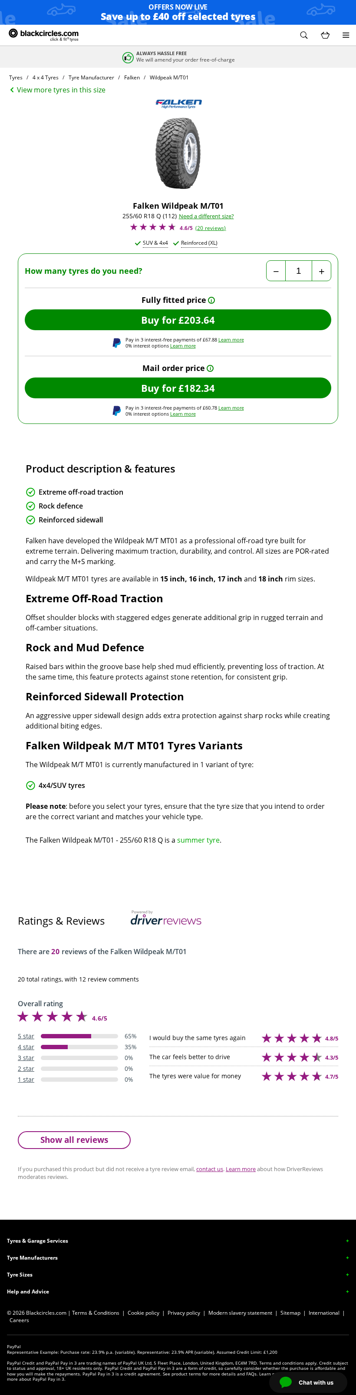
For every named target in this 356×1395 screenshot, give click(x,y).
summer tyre (198, 840)
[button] (303, 35)
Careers (19, 1320)
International (324, 1312)
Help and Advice (28, 1291)
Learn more (231, 339)
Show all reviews (74, 1140)
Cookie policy (143, 1312)
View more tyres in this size (61, 90)
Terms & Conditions (95, 1312)
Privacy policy (184, 1312)
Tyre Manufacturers (32, 1257)
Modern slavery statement (240, 1312)
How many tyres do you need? (83, 271)
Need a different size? (206, 216)
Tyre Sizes (20, 1274)
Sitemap (290, 1312)
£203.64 (196, 319)
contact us (209, 1169)
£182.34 (196, 387)
